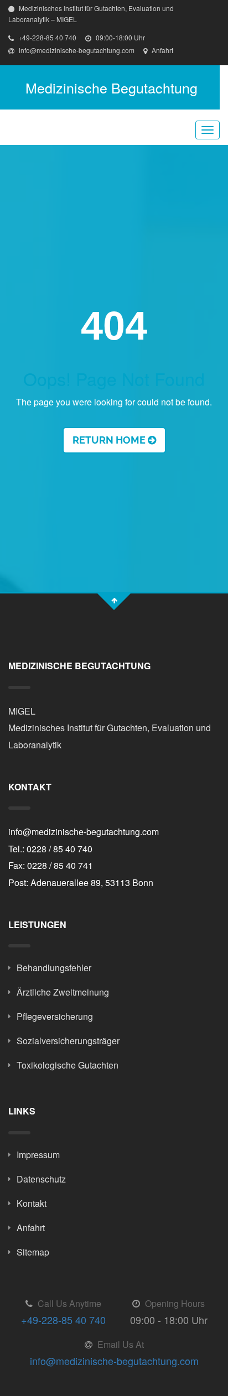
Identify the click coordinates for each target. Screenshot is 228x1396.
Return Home (110, 440)
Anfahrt (161, 50)
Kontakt (31, 1203)
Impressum (38, 1154)
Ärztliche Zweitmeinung (63, 992)
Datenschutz (41, 1179)
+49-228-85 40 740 (46, 37)
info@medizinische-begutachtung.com (75, 50)
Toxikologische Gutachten (67, 1065)
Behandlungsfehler (54, 967)
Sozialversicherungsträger (68, 1040)
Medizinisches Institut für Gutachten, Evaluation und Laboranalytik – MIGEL (91, 13)
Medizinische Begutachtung (111, 87)
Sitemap (33, 1252)
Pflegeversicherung (55, 1016)
